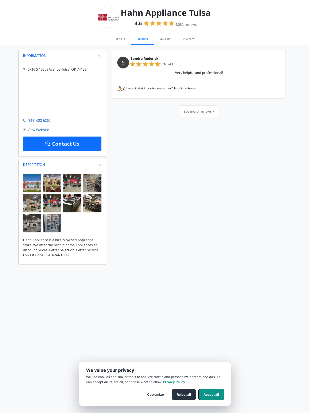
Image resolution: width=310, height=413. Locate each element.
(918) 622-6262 (39, 120)
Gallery (165, 39)
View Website (38, 129)
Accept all (211, 394)
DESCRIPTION (34, 164)
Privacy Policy (174, 382)
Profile (120, 39)
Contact (189, 39)
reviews (186, 24)
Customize (155, 394)
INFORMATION (34, 55)
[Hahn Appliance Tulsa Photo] (32, 182)
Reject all (184, 394)
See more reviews (198, 111)
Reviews (142, 39)
